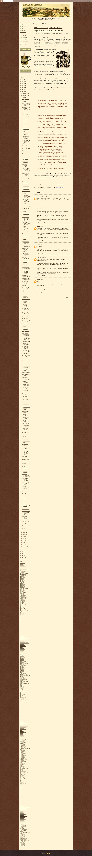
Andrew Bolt (22, 589)
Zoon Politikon (22, 845)
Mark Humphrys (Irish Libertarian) (25, 675)
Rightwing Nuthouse (23, 777)
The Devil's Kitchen (23, 619)
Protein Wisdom (22, 763)
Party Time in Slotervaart (25, 182)
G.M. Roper (22, 780)
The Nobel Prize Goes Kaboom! (25, 344)
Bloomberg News (22, 586)
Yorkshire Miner (22, 843)
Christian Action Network (24, 604)
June (24, 538)
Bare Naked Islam (22, 580)
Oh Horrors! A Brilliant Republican (25, 158)
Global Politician (22, 657)
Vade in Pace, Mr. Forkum (25, 497)
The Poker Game (25, 353)
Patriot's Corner (22, 744)
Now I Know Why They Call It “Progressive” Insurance (25, 272)
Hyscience (21, 676)
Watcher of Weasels (23, 830)
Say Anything (22, 785)
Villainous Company (23, 826)
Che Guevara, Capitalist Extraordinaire (25, 378)
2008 (23, 89)
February (24, 546)
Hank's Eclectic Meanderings (24, 663)
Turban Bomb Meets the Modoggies (26, 494)
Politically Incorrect (23, 757)
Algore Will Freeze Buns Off (26, 120)
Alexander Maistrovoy (24, 44)
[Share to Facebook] (61, 187)
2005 (23, 553)
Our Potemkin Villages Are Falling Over (25, 479)
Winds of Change (22, 834)
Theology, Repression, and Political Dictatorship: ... (25, 488)
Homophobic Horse (41, 196)
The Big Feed (22, 582)
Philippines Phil (22, 747)
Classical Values (22, 606)
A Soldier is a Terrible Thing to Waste (26, 292)
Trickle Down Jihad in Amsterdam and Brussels (26, 214)
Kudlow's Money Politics (24, 697)
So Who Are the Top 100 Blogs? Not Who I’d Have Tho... (26, 142)
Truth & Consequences (23, 816)
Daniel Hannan (22, 664)
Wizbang (21, 837)
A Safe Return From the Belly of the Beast (26, 192)
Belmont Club (22, 581)
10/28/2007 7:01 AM (41, 275)
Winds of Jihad (22, 835)
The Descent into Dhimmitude (25, 467)
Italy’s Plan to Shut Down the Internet (26, 267)
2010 (23, 85)
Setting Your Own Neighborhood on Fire (26, 441)
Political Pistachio (22, 756)
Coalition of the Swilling (23, 607)
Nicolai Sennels (23, 35)
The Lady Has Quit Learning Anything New (25, 200)
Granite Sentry (22, 658)
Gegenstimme (22, 652)
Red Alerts (21, 770)
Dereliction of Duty (26, 316)
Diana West (21, 831)
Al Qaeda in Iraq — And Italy (26, 502)
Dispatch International (23, 621)
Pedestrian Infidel (22, 745)
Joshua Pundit (22, 690)
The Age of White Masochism (25, 382)
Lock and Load (22, 706)
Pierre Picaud (22, 43)
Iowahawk (21, 684)
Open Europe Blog (23, 739)
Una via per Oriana (23, 819)
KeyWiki (21, 692)
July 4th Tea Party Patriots (24, 691)
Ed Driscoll (21, 624)
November (25, 95)
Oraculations (22, 741)
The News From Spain (25, 370)
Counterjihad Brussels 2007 (25, 264)
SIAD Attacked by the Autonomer (25, 185)
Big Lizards (22, 583)
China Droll (22, 602)
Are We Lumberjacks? (23, 574)
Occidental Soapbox (23, 732)
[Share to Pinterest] (62, 187)
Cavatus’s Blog (22, 599)
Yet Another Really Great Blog (24, 840)
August (24, 534)
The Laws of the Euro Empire (25, 361)
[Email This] (57, 187)
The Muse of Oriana (26, 112)
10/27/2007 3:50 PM (40, 253)
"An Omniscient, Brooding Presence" (25, 305)
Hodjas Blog (22, 669)
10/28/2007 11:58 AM (41, 289)
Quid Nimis (22, 766)
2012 (23, 81)
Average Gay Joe (22, 577)
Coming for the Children (25, 394)
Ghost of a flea (22, 656)
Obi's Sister (22, 731)
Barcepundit (22, 579)
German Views (22, 654)
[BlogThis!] (58, 187)
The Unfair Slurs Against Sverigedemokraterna (26, 116)
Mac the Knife (25, 123)
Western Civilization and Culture (25, 832)
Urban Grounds (22, 821)
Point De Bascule (22, 751)
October (24, 97)
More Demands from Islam (26, 375)
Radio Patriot (22, 767)
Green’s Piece (22, 660)
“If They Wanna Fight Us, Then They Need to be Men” (26, 453)
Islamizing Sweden (25, 509)
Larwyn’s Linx (22, 698)
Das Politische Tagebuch (23, 759)
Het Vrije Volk (22, 666)
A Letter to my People (25, 325)
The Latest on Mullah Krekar (25, 388)
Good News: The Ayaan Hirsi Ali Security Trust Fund (25, 129)
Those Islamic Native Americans (25, 235)
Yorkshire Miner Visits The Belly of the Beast (26, 223)
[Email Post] (54, 187)
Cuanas (21, 615)
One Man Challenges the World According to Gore (26, 357)
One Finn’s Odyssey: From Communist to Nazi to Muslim (26, 407)
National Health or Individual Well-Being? (26, 309)
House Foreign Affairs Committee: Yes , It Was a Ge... (26, 365)
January (24, 548)
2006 (23, 551)
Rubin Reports (22, 782)
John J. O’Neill (23, 32)
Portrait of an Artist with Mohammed (26, 279)
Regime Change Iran (23, 773)
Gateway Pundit (22, 649)
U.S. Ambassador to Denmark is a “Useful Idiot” (26, 347)
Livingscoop (22, 705)
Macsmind (21, 707)
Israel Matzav (22, 686)
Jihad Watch (22, 688)
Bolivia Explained (25, 285)
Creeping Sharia (22, 613)
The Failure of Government (25, 391)
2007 (23, 91)
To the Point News (23, 814)
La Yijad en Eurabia (23, 841)
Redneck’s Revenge (23, 771)
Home (52, 298)
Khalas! (21, 693)
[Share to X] (59, 187)
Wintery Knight (22, 836)
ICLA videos (22, 677)
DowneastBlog (22, 623)
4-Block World (22, 565)
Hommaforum (22, 671)
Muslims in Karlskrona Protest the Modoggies (25, 518)
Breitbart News (22, 591)
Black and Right (22, 585)
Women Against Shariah (23, 838)
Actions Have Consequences (25, 403)
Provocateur (22, 764)
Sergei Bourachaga (23, 37)
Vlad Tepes (21, 827)
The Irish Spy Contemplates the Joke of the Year (26, 338)
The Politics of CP (23, 758)
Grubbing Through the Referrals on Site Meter (25, 460)
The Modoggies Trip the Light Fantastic (26, 506)
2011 (23, 83)
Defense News (22, 617)
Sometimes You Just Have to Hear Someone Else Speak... (26, 300)
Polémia (21, 752)
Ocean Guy (21, 733)
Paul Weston (22, 26)
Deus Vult (21, 618)
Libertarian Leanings (23, 701)
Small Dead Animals (23, 792)
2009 (23, 87)
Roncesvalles (22, 779)
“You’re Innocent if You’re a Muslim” (26, 464)
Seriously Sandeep (22, 789)
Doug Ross (21, 781)
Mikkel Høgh (22, 670)
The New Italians (25, 500)
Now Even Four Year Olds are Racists (26, 246)
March (24, 544)
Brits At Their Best (23, 592)
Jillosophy (21, 689)
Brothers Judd (22, 593)
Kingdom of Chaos (23, 694)
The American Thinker (23, 571)
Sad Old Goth (22, 784)
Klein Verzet (22, 696)
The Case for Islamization (25, 421)
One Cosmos (22, 736)
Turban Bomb (22, 818)
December (25, 93)
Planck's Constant (22, 750)
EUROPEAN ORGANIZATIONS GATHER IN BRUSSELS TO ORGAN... (26, 260)
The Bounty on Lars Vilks (26, 529)
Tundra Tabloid (60, 184)
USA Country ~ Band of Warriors (25, 823)
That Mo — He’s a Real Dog (25, 426)
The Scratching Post (23, 787)
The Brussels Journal (23, 595)
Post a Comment (39, 292)
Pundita (21, 765)
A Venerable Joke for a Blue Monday (26, 400)
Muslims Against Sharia (25, 412)
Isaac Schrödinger (22, 786)
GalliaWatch (22, 648)
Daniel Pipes (22, 749)
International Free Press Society (24, 683)
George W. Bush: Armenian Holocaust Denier (26, 433)
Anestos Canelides (23, 39)
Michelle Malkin (22, 709)
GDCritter (21, 651)
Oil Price (21, 734)
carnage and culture (23, 598)
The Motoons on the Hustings (26, 151)
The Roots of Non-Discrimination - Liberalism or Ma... (26, 218)
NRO (21, 730)
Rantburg (21, 769)
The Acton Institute (23, 566)
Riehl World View (22, 775)
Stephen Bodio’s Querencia (24, 588)
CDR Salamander (22, 600)
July (23, 536)
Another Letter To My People (25, 179)
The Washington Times (23, 829)
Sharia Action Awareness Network (25, 790)
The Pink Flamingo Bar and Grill (25, 748)
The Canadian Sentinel (23, 597)
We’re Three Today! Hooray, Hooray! (26, 385)
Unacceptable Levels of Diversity (25, 448)
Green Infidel (22, 659)
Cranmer (21, 612)
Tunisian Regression (26, 341)
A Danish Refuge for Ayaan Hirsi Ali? (26, 397)
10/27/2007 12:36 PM (41, 222)
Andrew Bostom (22, 590)
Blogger (48, 853)
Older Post (69, 298)
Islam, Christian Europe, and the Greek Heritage (25, 334)
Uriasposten (22, 822)
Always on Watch (22, 567)
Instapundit (21, 680)
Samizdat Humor (25, 491)
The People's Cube (23, 746)
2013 (23, 79)
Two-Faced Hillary (25, 318)
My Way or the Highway (25, 444)
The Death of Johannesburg (25, 415)
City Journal (22, 605)
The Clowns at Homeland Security (25, 471)
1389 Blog (21, 564)
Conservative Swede (23, 609)
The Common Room (23, 608)
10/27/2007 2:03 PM (40, 240)
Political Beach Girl (23, 755)
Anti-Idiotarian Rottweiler (24, 573)
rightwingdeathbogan (23, 778)
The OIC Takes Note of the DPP (26, 125)
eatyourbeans (39, 244)
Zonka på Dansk (22, 844)
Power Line (21, 762)
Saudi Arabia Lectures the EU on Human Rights (26, 475)
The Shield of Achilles (23, 791)
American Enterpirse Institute (24, 568)
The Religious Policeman (23, 774)
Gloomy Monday (25, 231)
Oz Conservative (22, 743)
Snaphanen (21, 794)
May (24, 540)
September (25, 532)
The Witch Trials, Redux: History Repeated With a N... (26, 170)
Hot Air (21, 672)
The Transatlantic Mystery (25, 134)
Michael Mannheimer (24, 41)
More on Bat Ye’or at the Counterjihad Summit (26, 104)
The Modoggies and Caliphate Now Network (26, 322)
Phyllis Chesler (22, 601)
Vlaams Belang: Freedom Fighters (26, 154)
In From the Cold (22, 678)
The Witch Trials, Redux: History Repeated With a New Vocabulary (48, 29)
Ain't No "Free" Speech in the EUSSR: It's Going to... (25, 250)
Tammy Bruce (22, 594)
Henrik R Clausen (40, 257)
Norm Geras (22, 653)
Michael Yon (22, 842)
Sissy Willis (22, 833)
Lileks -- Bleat (22, 703)
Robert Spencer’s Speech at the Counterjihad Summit (25, 175)
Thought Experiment (26, 423)
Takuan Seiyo (22, 30)
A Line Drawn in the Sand (26, 437)
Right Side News (22, 776)
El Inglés (21, 28)
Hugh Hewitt (22, 667)
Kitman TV (21, 695)
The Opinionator (22, 740)
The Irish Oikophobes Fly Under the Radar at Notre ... (25, 228)
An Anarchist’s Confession (25, 161)
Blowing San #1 (22, 587)
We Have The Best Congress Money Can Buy (26, 522)
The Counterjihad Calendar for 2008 (26, 351)
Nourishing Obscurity (23, 729)
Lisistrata (21, 704)
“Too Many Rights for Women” (25, 418)
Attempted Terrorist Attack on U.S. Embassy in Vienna (26, 512)
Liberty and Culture (23, 702)
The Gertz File (22, 655)
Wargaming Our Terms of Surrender (25, 429)
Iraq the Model (22, 685)
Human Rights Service (23, 674)
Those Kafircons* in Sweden (26, 238)
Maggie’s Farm (22, 708)
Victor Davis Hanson (23, 665)
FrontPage (21, 647)
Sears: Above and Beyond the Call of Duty (25, 483)
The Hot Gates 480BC (23, 673)
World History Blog (23, 839)
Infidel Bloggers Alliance (23, 679)
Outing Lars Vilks (25, 331)
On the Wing (22, 735)
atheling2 (39, 226)
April (24, 542)
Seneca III (22, 33)
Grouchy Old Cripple (23, 661)
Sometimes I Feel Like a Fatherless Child (26, 313)
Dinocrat (21, 620)
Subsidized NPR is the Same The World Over (25, 242)
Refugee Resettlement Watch (24, 772)
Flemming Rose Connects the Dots (26, 276)
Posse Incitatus (22, 760)
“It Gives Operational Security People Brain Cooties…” (26, 205)
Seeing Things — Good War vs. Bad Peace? (26, 100)
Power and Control (23, 761)
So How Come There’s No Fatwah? (25, 282)
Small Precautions (22, 793)
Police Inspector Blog (23, 753)
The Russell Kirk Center (23, 783)
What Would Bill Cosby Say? (25, 288)
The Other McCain (23, 742)
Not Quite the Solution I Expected (24, 165)
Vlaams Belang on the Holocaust (25, 188)
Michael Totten (22, 815)
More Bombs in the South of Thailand (26, 526)
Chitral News (22, 603)
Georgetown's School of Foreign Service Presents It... (26, 109)
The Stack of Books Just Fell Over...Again (26, 296)
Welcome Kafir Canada (25, 146)
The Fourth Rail (22, 645)
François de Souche (23, 646)
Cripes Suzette (22, 614)
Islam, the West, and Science (26, 457)
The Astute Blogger (23, 575)
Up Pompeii (22, 820)
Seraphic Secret (22, 788)
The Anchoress (22, 572)
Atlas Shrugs (22, 576)
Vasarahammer (22, 824)
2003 (23, 557)
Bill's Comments (22, 584)
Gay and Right (22, 650)
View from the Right (23, 825)
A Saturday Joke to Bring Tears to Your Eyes (25, 254)
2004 (23, 555)
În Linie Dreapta (22, 563)
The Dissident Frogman (23, 622)
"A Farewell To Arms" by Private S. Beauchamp (26, 196)
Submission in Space (26, 372)
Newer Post (36, 298)
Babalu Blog (22, 578)
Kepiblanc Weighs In (26, 148)
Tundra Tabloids (22, 817)
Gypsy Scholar (22, 662)
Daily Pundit (22, 616)
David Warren (22, 828)
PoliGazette (21, 754)
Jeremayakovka (22, 687)
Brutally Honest (22, 596)
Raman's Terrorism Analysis (24, 768)
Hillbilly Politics (22, 668)
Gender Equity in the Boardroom (26, 328)
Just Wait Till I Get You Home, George (26, 210)
